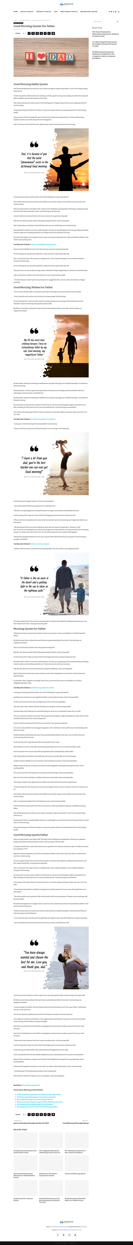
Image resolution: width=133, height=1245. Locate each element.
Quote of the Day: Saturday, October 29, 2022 (31, 1123)
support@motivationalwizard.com (70, 1230)
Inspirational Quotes (88, 11)
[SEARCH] (117, 21)
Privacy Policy (73, 1243)
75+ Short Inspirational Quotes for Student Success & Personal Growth (104, 44)
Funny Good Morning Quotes (75, 1174)
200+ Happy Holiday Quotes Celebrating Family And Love (49, 1151)
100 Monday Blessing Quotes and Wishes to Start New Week (39, 1094)
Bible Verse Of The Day (69, 11)
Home (16, 11)
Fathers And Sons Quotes (39, 544)
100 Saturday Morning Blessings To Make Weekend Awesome (40, 1102)
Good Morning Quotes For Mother (43, 419)
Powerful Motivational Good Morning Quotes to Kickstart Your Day (49, 1200)
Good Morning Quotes (31, 1085)
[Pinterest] (116, 12)
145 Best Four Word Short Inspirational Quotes (48, 1174)
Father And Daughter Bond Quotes (43, 244)
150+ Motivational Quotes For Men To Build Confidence (75, 1151)
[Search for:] (105, 21)
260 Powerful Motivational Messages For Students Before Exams (24, 1175)
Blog (56, 11)
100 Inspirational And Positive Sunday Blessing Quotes (37, 1107)
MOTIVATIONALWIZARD (60, 1227)
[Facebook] (110, 12)
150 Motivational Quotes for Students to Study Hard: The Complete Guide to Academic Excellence (103, 55)
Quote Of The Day (26, 11)
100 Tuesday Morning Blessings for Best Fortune (35, 1104)
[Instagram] (114, 12)
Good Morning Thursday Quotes (76, 1123)
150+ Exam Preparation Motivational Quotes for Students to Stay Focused (105, 34)
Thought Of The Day (43, 11)
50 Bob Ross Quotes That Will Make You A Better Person (75, 1199)
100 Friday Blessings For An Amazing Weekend (35, 1099)
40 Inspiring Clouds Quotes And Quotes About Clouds (25, 1151)
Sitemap (84, 1227)
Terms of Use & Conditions (61, 1243)
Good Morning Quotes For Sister (42, 688)
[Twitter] (112, 12)
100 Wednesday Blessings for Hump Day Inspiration (36, 1097)
